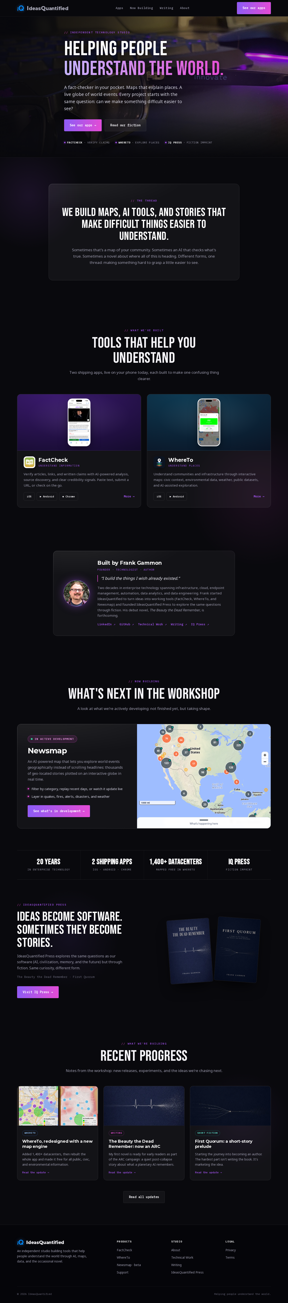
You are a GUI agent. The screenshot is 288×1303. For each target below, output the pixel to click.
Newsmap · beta (129, 1265)
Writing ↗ (179, 624)
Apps (119, 8)
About (185, 8)
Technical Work (182, 1257)
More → (129, 496)
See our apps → (83, 125)
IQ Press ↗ (200, 624)
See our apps (254, 8)
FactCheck (124, 1250)
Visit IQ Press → (38, 992)
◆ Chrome (68, 496)
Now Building (141, 8)
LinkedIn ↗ (106, 624)
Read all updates (144, 1197)
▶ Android (47, 496)
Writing (166, 8)
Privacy (230, 1250)
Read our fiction (125, 125)
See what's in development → (58, 811)
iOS (29, 496)
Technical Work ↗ (152, 624)
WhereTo (123, 1257)
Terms (230, 1257)
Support (122, 1272)
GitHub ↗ (126, 624)
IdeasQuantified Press (187, 1272)
